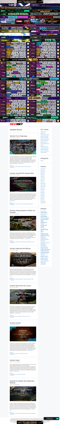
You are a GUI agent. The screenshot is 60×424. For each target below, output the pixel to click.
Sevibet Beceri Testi (44, 146)
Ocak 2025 (42, 176)
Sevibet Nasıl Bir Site (44, 248)
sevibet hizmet (17, 353)
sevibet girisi (44, 234)
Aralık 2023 (43, 195)
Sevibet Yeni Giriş (44, 259)
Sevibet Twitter (42, 257)
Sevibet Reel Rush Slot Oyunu (20, 286)
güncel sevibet (43, 214)
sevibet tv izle (44, 256)
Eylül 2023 (42, 199)
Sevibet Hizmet (15, 323)
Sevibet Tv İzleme (44, 142)
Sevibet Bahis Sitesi (44, 220)
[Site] (15, 43)
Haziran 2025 (43, 171)
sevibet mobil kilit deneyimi (32, 413)
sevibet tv (47, 253)
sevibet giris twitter (45, 235)
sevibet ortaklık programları (27, 166)
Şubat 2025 (43, 174)
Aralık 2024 (43, 177)
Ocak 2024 (42, 193)
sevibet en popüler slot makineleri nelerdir (21, 413)
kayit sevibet (44, 216)
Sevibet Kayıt (48, 242)
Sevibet (12, 165)
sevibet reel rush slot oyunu (26, 316)
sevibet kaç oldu (43, 243)
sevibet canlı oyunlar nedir (19, 203)
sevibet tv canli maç (43, 254)
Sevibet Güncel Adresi (43, 241)
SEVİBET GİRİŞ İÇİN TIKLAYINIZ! (30, 25)
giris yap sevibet (46, 213)
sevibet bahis (47, 217)
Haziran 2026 (43, 168)
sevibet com (42, 232)
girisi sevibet (42, 213)
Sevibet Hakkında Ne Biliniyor (20, 248)
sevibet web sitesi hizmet (24, 353)
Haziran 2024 (43, 186)
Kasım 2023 (43, 196)
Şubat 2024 (43, 192)
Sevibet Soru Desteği (44, 136)
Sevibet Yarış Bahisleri (44, 137)
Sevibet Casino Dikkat (44, 140)
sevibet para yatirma (45, 249)
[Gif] (30, 59)
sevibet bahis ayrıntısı (14, 316)
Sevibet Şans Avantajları (45, 139)
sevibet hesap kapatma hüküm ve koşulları (27, 241)
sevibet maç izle (43, 244)
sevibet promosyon (45, 252)
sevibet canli (42, 223)
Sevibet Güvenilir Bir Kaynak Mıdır (22, 173)
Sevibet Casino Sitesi (44, 230)
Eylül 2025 (42, 170)
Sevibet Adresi (43, 131)
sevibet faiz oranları (18, 241)
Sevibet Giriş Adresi (45, 239)
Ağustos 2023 (43, 201)
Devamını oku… (21, 163)
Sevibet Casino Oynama (45, 143)
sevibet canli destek (44, 225)
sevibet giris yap (43, 236)
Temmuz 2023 (43, 202)
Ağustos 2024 (43, 183)
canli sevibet (44, 212)
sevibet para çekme (45, 250)
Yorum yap (12, 167)
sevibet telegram (43, 253)
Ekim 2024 (42, 180)
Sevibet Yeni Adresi (44, 258)
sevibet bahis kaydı (14, 374)
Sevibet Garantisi (44, 152)
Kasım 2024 (43, 179)
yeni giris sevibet (43, 264)
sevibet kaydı (23, 374)
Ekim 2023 (42, 198)
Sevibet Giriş (43, 133)
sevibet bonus (13, 166)
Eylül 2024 (42, 182)
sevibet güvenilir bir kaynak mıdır (28, 203)
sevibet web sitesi (46, 257)
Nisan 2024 (43, 189)
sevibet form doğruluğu (18, 166)
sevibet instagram (43, 242)
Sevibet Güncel (43, 240)
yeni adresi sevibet (43, 263)
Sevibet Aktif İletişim (44, 149)
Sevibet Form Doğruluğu (18, 136)
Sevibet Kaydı (15, 360)
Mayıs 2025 (43, 173)
